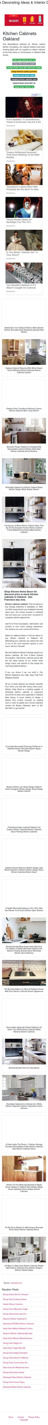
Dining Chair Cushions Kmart (14, 1299)
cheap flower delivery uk (24, 87)
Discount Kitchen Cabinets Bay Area (17, 1333)
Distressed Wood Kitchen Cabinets (17, 1377)
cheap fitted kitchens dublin (24, 64)
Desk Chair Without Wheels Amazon (17, 1338)
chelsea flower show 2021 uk (24, 83)
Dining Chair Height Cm (12, 1343)
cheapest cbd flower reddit (24, 75)
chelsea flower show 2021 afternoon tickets (24, 67)
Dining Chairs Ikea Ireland (13, 1372)
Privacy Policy (33, 1417)
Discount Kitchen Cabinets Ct (15, 1318)
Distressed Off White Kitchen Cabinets (18, 1323)
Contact (21, 1417)
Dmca (11, 1417)
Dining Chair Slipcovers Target (15, 1309)
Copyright (24, 1419)
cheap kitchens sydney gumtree (24, 71)
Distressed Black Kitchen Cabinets (17, 1387)
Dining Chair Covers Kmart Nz (15, 1362)
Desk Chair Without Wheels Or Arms (18, 1328)
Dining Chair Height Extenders (15, 1353)
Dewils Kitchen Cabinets (13, 1304)
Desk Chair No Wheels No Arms (16, 1367)
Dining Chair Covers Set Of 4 (14, 1314)
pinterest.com (16, 1283)
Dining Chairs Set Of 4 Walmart (15, 1357)
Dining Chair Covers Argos (14, 1382)
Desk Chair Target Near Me (14, 1348)
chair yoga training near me (24, 60)
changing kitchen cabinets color (24, 79)
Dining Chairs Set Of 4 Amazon (15, 1294)
